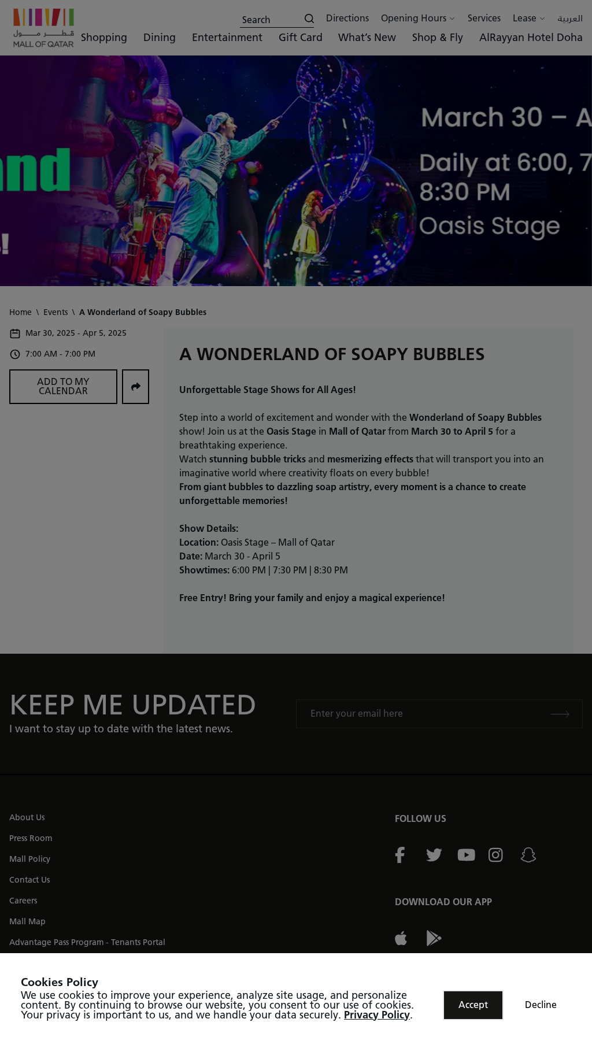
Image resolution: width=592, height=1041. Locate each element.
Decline (541, 1004)
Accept (473, 1004)
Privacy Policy (377, 1015)
